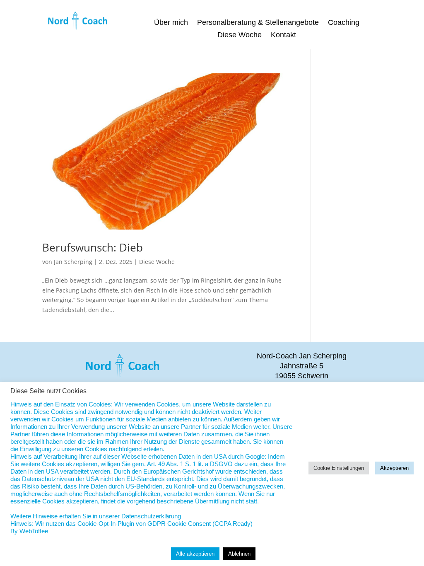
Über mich (171, 23)
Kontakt (283, 35)
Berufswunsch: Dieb (92, 247)
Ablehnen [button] (239, 554)
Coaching (343, 23)
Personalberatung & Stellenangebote (258, 23)
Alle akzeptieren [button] (195, 554)
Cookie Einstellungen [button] (338, 468)
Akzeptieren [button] (394, 468)
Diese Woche (239, 35)
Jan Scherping (73, 262)
